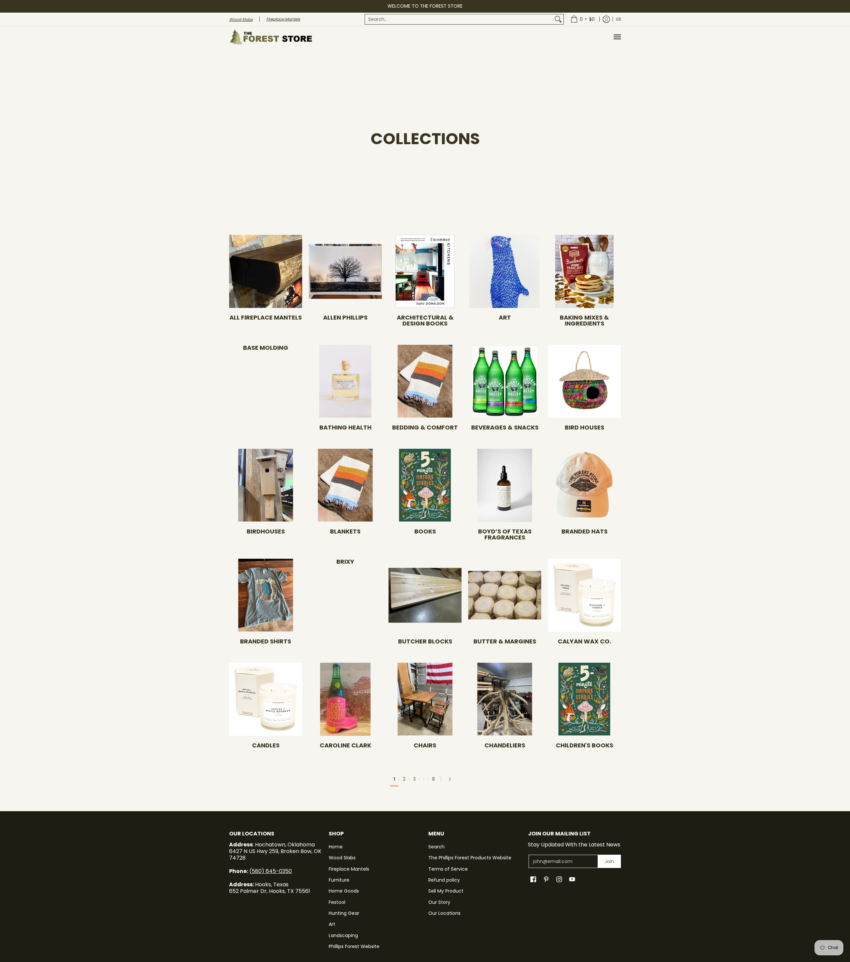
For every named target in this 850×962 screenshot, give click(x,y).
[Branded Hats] (584, 485)
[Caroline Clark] (345, 699)
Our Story (439, 902)
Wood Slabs (342, 857)
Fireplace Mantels (349, 869)
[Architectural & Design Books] (425, 271)
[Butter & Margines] (504, 595)
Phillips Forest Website (354, 946)
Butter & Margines (504, 641)
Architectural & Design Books (425, 320)
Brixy (345, 561)
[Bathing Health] (345, 381)
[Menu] (617, 37)
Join (609, 861)
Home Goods (344, 891)
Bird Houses (584, 427)
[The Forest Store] (270, 37)
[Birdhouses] (265, 485)
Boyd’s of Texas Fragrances (505, 534)
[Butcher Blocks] (425, 595)
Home (336, 846)
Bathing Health (345, 427)
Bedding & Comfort (425, 427)
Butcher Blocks (425, 641)
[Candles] (265, 699)
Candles (266, 745)
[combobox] (459, 19)
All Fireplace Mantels (265, 317)
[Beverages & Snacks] (504, 381)
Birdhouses (266, 531)
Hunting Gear (344, 913)
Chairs (425, 745)
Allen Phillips (345, 317)
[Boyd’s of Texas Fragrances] (504, 485)
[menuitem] (464, 19)
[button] (533, 879)
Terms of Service (448, 869)
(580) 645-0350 (270, 871)
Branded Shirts (265, 641)
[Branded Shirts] (265, 595)
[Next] (452, 779)
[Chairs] (425, 699)
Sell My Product (446, 891)
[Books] (425, 485)
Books (425, 531)
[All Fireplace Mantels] (265, 271)
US (618, 19)
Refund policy (444, 880)
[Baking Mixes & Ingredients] (584, 271)
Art (505, 317)
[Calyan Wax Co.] (584, 595)
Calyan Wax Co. (584, 641)
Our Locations (444, 913)
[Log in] (606, 19)
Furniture (339, 880)
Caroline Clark (345, 745)
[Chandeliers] (504, 699)
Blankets (345, 531)
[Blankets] (345, 485)
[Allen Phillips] (345, 271)
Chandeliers (504, 745)
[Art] (504, 271)
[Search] (558, 19)
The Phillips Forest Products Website (469, 857)
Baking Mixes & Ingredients (584, 320)
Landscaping (343, 935)
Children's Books (584, 745)
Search (436, 846)
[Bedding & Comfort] (425, 381)
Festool (337, 902)
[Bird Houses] (584, 381)
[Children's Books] (584, 699)
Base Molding (265, 347)
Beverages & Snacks (505, 427)
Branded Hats (584, 531)
